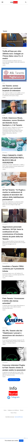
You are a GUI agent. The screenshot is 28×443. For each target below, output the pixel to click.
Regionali (4, 48)
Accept (21, 440)
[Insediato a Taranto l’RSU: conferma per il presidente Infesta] (14, 255)
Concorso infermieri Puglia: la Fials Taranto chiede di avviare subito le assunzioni (13, 367)
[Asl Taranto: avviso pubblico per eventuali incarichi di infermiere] (14, 74)
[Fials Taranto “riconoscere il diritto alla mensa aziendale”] (14, 287)
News (3, 115)
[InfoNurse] (14, 2)
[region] (14, 16)
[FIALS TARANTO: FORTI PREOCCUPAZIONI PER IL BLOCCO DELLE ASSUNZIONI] (14, 144)
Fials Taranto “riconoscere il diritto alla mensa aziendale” (13, 300)
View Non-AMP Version (19, 416)
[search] (26, 2)
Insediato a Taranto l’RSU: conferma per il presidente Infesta (13, 268)
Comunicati (5, 263)
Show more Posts (14, 379)
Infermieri (5, 362)
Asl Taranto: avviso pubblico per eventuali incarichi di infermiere (11, 88)
